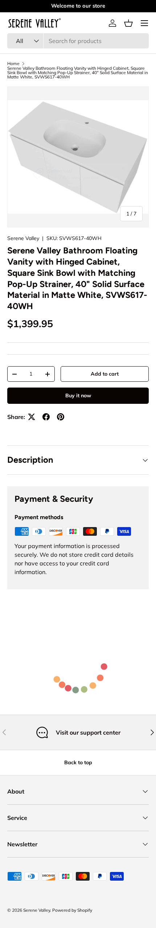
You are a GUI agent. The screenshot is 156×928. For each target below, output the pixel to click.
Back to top (78, 762)
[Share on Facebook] (46, 417)
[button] (128, 23)
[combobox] (78, 40)
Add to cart (105, 374)
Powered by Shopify (72, 910)
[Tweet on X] (31, 417)
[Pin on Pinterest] (60, 417)
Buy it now (78, 395)
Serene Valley (23, 238)
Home (13, 63)
